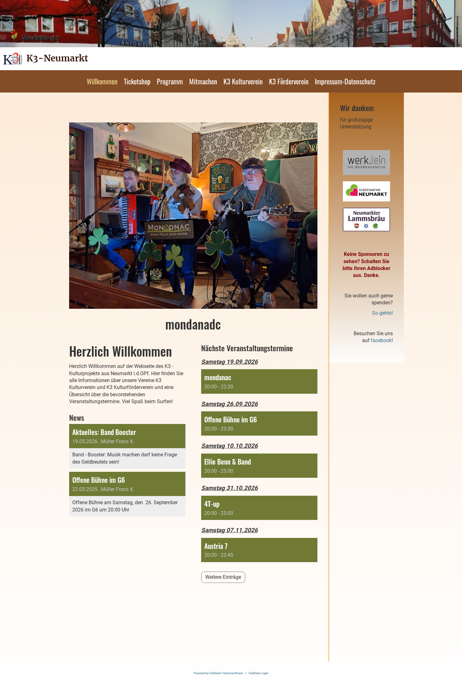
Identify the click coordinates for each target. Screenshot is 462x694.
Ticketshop (137, 81)
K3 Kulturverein (243, 81)
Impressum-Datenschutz (345, 81)
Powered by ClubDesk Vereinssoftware (218, 673)
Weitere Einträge (223, 577)
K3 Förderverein (289, 81)
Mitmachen (203, 81)
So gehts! (382, 313)
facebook (381, 340)
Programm (170, 81)
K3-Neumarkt (57, 58)
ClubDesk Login (258, 673)
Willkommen (102, 81)
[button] (259, 381)
